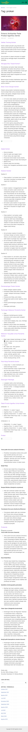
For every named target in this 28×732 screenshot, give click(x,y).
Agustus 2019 (4, 719)
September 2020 (5, 704)
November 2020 (5, 701)
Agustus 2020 (4, 707)
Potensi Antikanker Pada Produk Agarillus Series (11, 34)
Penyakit (3, 38)
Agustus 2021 (4, 695)
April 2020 (3, 713)
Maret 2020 (4, 716)
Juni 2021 (3, 698)
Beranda (3, 7)
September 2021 (5, 692)
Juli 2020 (3, 710)
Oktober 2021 (4, 689)
